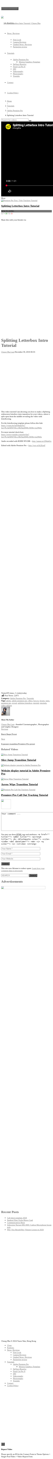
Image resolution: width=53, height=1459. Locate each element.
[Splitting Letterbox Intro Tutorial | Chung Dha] (20, 23)
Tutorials (10, 53)
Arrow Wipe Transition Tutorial (19, 784)
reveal (14, 703)
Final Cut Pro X (19, 67)
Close (9, 1345)
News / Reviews (13, 33)
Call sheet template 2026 (17, 1218)
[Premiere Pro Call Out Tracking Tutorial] (18, 790)
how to (36, 701)
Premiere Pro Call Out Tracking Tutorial (24, 795)
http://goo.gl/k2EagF (36, 445)
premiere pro (6, 703)
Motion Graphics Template (29, 62)
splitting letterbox (25, 703)
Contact (10, 82)
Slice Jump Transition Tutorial (18, 759)
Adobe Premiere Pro (21, 59)
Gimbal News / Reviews (22, 44)
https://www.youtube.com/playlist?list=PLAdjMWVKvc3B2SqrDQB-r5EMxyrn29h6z (21, 435)
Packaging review (20, 47)
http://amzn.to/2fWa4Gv (42, 441)
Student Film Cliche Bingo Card (20, 1220)
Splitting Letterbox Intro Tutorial (20, 205)
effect (30, 701)
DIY (14, 69)
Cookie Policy (13, 93)
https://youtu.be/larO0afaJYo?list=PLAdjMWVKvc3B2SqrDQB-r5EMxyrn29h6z (21, 426)
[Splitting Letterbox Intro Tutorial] (19, 200)
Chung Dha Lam (7, 352)
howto (42, 701)
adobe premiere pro (19, 701)
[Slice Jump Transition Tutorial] (14, 754)
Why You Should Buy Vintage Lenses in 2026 (25, 1230)
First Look (17, 40)
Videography (18, 71)
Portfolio (10, 23)
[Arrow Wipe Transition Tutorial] (15, 779)
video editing (6, 705)
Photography (18, 74)
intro (47, 701)
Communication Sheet (16, 1222)
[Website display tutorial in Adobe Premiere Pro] (21, 765)
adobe (8, 701)
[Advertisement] (26, 253)
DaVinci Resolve (19, 64)
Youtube (16, 76)
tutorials (43, 703)
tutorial (36, 703)
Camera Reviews (19, 42)
